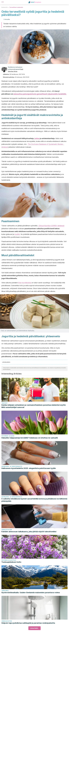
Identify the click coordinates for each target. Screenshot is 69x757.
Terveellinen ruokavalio (16, 7)
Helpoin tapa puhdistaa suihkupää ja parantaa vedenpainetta (28, 623)
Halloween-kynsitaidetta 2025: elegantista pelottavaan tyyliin (28, 468)
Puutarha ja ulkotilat (8, 560)
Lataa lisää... (34, 628)
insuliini (17, 234)
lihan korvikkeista (24, 283)
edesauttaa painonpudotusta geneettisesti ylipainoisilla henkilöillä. (40, 94)
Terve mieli (5, 590)
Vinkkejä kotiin (6, 529)
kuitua (36, 138)
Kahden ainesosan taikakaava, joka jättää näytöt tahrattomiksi (28, 531)
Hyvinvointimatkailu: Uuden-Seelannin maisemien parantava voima (30, 592)
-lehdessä (51, 226)
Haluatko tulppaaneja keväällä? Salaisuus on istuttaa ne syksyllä (29, 438)
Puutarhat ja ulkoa (7, 436)
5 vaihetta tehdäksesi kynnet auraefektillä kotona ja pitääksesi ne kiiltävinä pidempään (34, 500)
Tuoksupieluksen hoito (11, 562)
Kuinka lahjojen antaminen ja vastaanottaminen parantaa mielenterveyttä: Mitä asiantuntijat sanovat (33, 406)
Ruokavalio (4, 7)
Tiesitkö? (4, 403)
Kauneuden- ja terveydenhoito (11, 466)
